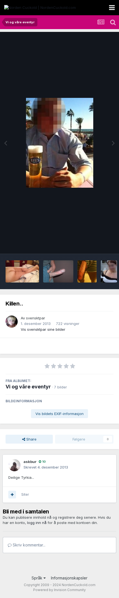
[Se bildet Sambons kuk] (58, 271)
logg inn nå (36, 522)
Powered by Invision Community (59, 590)
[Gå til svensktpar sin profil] (12, 321)
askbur (30, 461)
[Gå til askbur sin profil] (14, 465)
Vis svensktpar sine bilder (43, 329)
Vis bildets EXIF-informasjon (59, 413)
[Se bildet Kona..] (109, 271)
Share (31, 439)
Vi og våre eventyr (28, 387)
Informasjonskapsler (69, 578)
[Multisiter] (12, 494)
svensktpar (35, 318)
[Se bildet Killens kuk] (87, 271)
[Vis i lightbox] (59, 143)
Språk (37, 578)
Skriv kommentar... (28, 545)
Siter (25, 494)
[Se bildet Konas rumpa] (22, 271)
